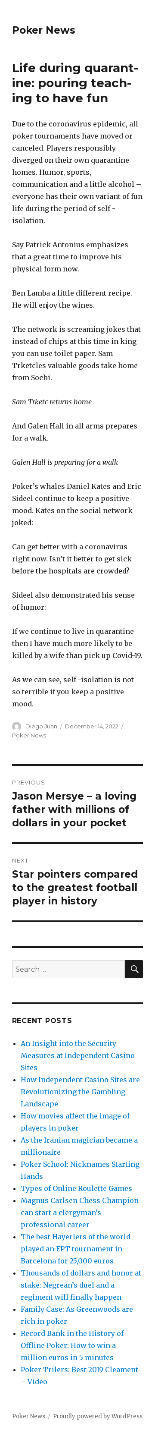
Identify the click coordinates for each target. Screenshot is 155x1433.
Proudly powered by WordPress (98, 1416)
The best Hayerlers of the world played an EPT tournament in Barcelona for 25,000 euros (75, 1248)
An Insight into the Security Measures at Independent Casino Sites (78, 1055)
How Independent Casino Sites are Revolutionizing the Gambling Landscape (80, 1091)
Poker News (43, 30)
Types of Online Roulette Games (76, 1188)
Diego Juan (41, 726)
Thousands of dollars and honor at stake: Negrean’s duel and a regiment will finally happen (81, 1285)
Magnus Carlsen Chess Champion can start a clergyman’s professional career (80, 1212)
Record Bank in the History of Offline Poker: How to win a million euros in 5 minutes (72, 1345)
